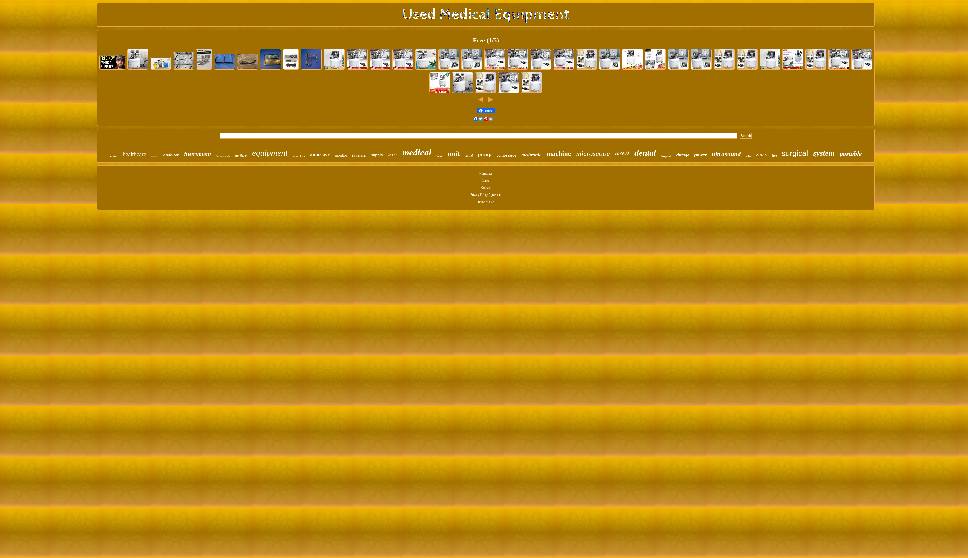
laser (392, 155)
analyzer (171, 155)
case (439, 155)
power (700, 154)
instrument (197, 154)
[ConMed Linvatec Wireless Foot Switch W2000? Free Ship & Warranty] (161, 69)
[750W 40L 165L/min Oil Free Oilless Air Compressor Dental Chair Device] (793, 69)
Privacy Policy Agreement (485, 195)
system (824, 153)
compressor (506, 155)
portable (851, 153)
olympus (223, 155)
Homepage (485, 173)
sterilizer (241, 155)
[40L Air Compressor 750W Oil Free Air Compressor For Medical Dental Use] (541, 69)
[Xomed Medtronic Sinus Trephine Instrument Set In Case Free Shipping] (270, 69)
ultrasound (726, 154)
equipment (270, 152)
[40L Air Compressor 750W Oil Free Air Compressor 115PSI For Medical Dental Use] (486, 92)
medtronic (531, 154)
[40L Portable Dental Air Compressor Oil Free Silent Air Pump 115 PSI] (138, 69)
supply (377, 154)
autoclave (320, 154)
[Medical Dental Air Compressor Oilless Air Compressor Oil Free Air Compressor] (334, 69)
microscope (593, 153)
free (774, 155)
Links (485, 180)
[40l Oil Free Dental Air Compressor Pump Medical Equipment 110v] (357, 69)
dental (645, 152)
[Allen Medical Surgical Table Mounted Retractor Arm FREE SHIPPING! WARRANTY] (311, 69)
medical (416, 152)
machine (558, 153)
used (622, 152)
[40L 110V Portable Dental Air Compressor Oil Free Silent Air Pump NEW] (747, 69)
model (469, 155)
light (154, 155)
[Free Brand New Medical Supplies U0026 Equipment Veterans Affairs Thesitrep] (112, 69)
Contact (485, 187)
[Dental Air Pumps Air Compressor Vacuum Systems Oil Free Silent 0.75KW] (463, 92)
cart (748, 155)
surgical (795, 153)
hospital (666, 156)
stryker (113, 156)
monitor (341, 155)
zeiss (761, 154)
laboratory (299, 156)
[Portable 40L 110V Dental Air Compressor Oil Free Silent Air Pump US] (518, 69)
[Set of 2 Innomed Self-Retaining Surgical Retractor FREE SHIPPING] (225, 69)
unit (453, 153)
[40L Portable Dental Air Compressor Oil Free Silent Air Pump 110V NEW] (426, 69)
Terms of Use (486, 202)
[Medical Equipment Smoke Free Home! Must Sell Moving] (204, 69)
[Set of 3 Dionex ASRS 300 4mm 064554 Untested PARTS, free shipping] (184, 69)
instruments (359, 155)
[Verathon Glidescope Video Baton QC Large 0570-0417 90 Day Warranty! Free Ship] (247, 69)
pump (485, 154)
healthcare (134, 154)
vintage (682, 154)
